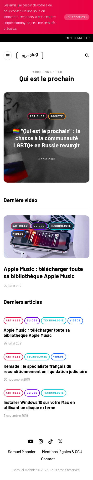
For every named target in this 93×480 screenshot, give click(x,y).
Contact (48, 458)
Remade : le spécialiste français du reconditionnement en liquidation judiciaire (45, 369)
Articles (37, 116)
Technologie (61, 225)
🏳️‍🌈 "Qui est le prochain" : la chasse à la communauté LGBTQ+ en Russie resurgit (47, 138)
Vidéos (18, 233)
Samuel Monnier (22, 451)
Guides (39, 225)
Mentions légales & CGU (62, 451)
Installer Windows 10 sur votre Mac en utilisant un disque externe (39, 405)
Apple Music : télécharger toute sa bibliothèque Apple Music (43, 272)
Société (57, 116)
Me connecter (79, 37)
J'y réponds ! (77, 17)
